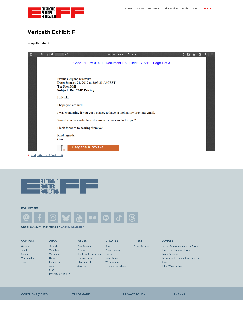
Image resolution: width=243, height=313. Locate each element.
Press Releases (113, 250)
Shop (195, 8)
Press (24, 262)
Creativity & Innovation (89, 254)
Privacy (81, 250)
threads (132, 217)
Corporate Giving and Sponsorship (180, 258)
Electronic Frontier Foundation (56, 14)
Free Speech (84, 246)
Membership (28, 258)
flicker (92, 217)
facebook (39, 217)
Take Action (170, 8)
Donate (206, 8)
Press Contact (141, 246)
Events (108, 254)
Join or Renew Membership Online (180, 246)
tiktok (119, 217)
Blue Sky (66, 217)
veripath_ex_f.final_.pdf (47, 155)
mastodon (26, 217)
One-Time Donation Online (176, 250)
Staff (51, 269)
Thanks (179, 294)
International (84, 262)
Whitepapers (112, 262)
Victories (54, 254)
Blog (107, 246)
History (53, 258)
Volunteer (54, 250)
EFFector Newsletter (116, 266)
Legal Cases (111, 258)
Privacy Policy (134, 294)
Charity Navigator (72, 226)
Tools (185, 8)
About (128, 8)
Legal (24, 250)
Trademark (81, 294)
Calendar (54, 246)
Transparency (84, 258)
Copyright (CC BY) (34, 294)
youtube (79, 217)
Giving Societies (170, 254)
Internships (55, 262)
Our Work (153, 8)
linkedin (106, 217)
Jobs (51, 266)
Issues (140, 8)
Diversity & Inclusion (59, 273)
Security (25, 254)
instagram (53, 217)
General (25, 246)
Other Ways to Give (172, 266)
